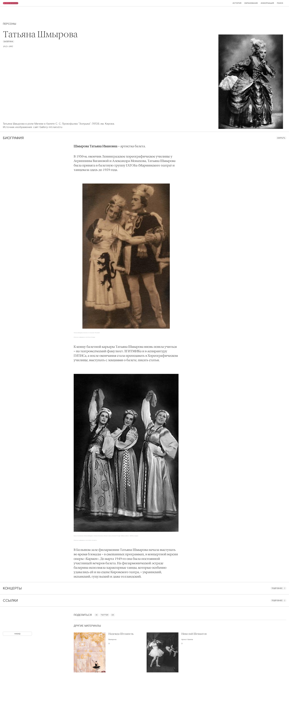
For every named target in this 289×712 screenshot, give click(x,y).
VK (96, 615)
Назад (17, 634)
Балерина (8, 41)
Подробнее (277, 588)
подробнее (277, 600)
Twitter (104, 615)
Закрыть (281, 138)
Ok (112, 615)
